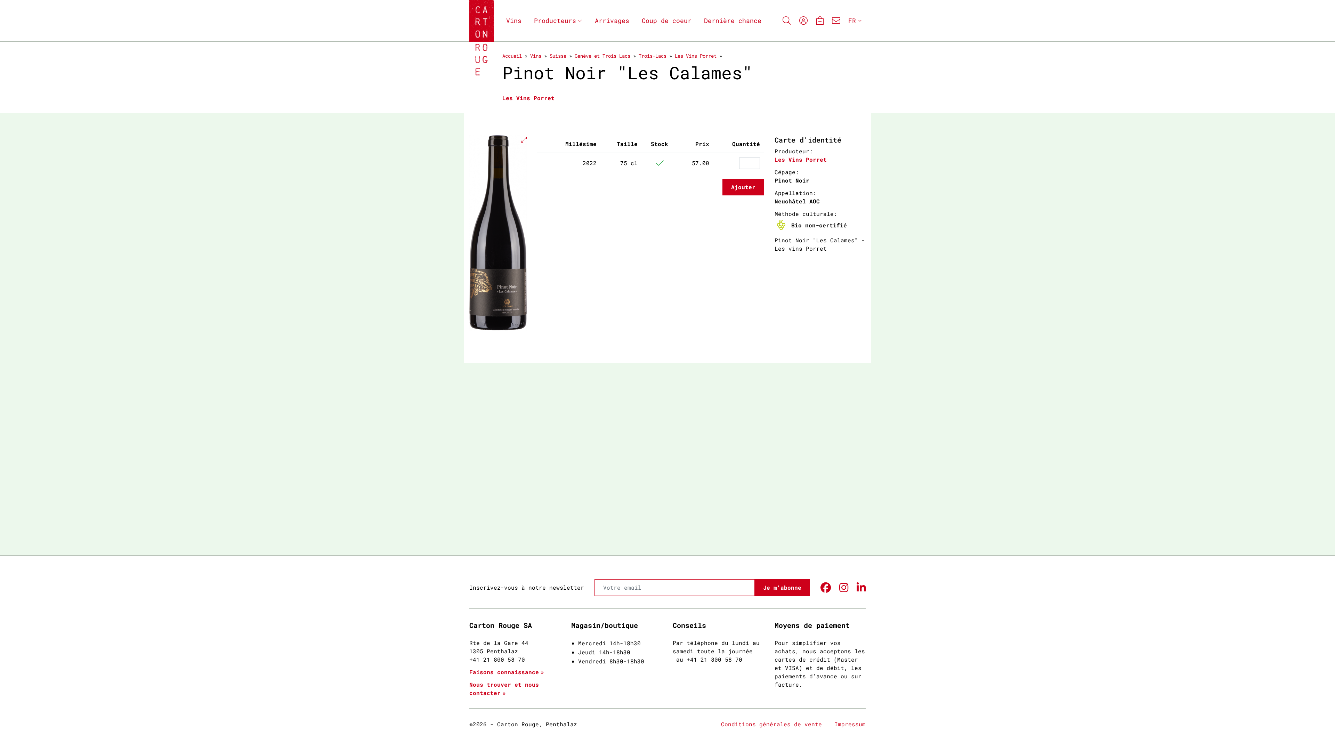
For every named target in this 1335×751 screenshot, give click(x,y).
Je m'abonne (782, 587)
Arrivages (612, 20)
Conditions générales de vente (771, 724)
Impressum (850, 724)
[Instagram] (843, 587)
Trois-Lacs (652, 56)
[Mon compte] (803, 20)
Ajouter (743, 187)
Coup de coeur (666, 20)
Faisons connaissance (504, 672)
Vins (513, 20)
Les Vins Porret (696, 56)
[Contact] (836, 20)
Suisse (558, 56)
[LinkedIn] (861, 587)
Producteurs (555, 20)
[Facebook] (825, 587)
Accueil (512, 56)
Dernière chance (732, 20)
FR (852, 20)
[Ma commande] (819, 20)
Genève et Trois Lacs (602, 56)
